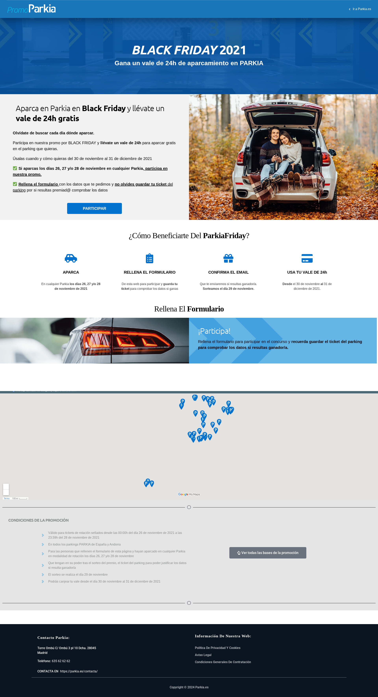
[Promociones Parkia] (31, 7)
